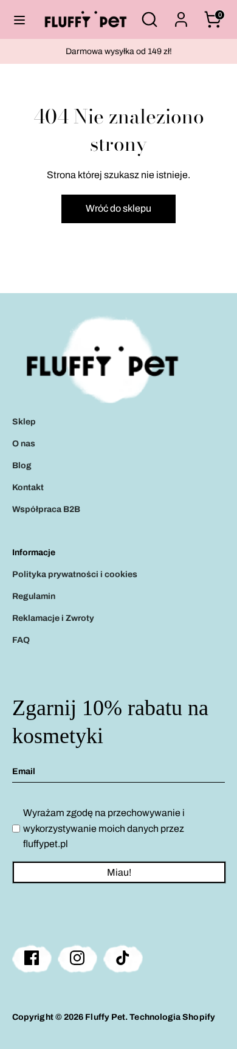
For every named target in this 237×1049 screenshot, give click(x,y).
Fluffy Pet (105, 1017)
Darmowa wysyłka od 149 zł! (119, 51)
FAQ (21, 640)
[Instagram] (77, 958)
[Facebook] (32, 958)
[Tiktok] (123, 958)
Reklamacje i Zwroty (53, 618)
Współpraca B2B (46, 509)
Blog (22, 465)
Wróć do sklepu (118, 208)
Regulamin (33, 596)
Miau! (119, 872)
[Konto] (181, 15)
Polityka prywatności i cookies (74, 574)
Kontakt (28, 487)
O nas (23, 443)
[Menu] (19, 19)
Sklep (24, 421)
